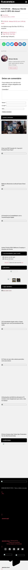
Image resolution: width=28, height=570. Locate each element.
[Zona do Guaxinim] (18, 280)
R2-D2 (7, 34)
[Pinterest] (14, 549)
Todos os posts (13, 68)
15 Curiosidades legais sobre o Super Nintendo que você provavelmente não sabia (12, 323)
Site (3, 108)
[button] (4, 44)
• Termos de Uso (14, 540)
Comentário (5, 89)
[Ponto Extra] (14, 280)
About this (7, 262)
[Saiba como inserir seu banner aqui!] (9, 280)
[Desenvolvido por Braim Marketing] (20, 555)
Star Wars (12, 34)
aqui (22, 262)
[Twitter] (18, 549)
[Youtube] (22, 549)
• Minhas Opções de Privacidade (14, 543)
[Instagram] (5, 549)
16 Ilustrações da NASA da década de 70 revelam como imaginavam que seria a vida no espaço (13, 399)
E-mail (4, 105)
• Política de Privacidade (14, 542)
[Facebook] (9, 549)
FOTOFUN (12, 32)
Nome (4, 102)
